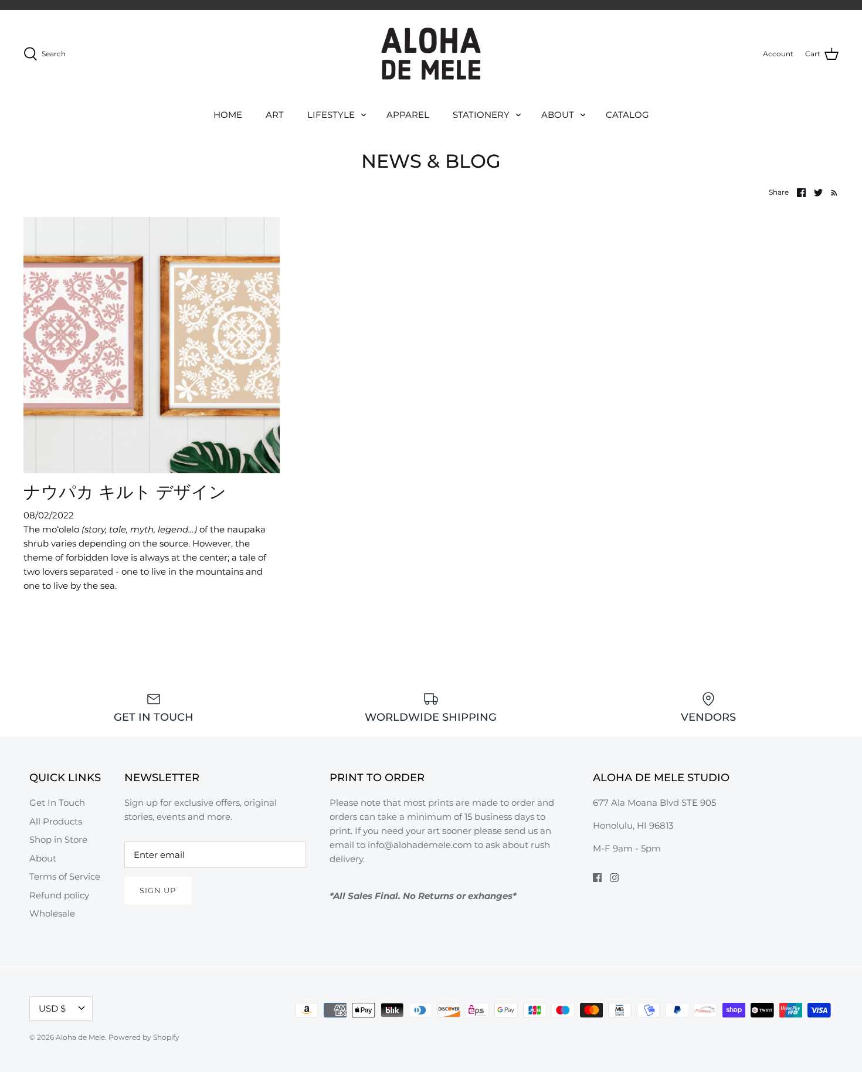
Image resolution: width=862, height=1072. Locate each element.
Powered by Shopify (143, 1037)
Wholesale (52, 913)
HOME (227, 114)
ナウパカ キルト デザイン (124, 491)
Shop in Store (58, 839)
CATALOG (627, 114)
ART (275, 114)
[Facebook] (597, 877)
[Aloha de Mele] (431, 54)
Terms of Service (64, 876)
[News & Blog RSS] (832, 192)
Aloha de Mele (80, 1037)
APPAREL (407, 114)
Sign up (158, 890)
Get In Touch (57, 802)
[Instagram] (614, 877)
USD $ (52, 1008)
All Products (55, 821)
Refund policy (59, 895)
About (42, 858)
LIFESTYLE (331, 114)
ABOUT (557, 114)
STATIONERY (481, 114)
